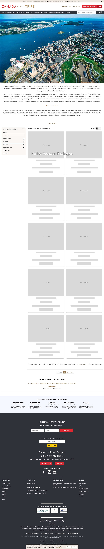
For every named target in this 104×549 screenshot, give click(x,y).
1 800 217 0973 (90, 6)
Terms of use (43, 541)
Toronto (3, 494)
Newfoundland (5, 488)
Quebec (4, 491)
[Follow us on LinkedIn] (54, 472)
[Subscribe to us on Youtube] (60, 472)
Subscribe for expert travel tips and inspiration (52, 438)
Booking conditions (83, 491)
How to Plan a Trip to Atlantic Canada (36, 493)
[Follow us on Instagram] (49, 472)
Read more (51, 123)
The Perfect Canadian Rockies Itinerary (37, 490)
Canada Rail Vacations (32, 533)
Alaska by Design (73, 533)
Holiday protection (83, 488)
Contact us (76, 6)
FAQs (80, 486)
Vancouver (4, 496)
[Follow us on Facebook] (43, 472)
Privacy (52, 541)
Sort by (5, 132)
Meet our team (82, 483)
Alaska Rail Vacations (47, 533)
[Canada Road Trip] (22, 6)
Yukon (3, 499)
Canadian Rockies (6, 486)
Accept (69, 546)
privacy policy (59, 547)
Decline (74, 546)
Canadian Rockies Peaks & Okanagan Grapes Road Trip (64, 484)
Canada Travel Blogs (33, 487)
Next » (71, 372)
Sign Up (66, 430)
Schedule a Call (66, 6)
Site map (81, 496)
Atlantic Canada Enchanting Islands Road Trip (64, 487)
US (99, 6)
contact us (82, 364)
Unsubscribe (61, 541)
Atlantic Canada (6, 483)
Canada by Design (61, 533)
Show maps (7, 150)
